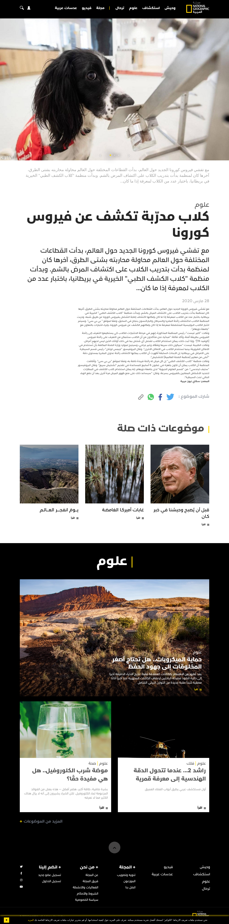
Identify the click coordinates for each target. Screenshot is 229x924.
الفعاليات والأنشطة (85, 887)
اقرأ (204, 524)
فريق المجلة (90, 881)
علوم (133, 8)
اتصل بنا (130, 887)
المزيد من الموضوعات (43, 821)
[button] (119, 155)
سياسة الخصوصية (86, 900)
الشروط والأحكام (87, 893)
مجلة (100, 8)
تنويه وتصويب (126, 875)
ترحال (120, 8)
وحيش (170, 8)
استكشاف (151, 8)
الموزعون (129, 881)
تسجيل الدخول (51, 881)
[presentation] (128, 155)
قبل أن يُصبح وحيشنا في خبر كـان (181, 513)
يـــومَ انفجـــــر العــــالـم (59, 509)
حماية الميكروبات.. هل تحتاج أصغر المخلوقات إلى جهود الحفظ (157, 663)
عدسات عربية (66, 8)
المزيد (31, 920)
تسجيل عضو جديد (49, 875)
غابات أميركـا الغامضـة (123, 509)
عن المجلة (91, 875)
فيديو (86, 8)
